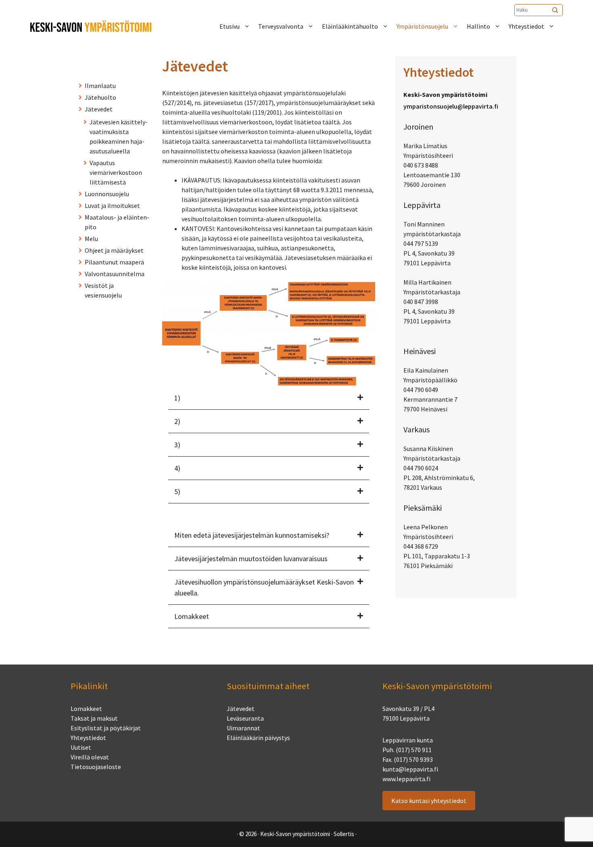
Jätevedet (99, 109)
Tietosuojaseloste (96, 767)
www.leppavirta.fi (406, 779)
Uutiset (81, 747)
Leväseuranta (245, 718)
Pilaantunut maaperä (114, 262)
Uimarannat (243, 728)
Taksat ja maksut (94, 718)
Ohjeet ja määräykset (114, 250)
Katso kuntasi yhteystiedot (428, 801)
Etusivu (229, 26)
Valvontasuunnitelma (114, 274)
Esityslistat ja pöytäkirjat (106, 728)
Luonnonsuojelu (107, 194)
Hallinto (478, 26)
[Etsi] (556, 10)
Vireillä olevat (90, 757)
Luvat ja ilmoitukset (112, 205)
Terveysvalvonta (280, 26)
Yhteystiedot (526, 26)
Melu (91, 239)
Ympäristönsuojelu (422, 26)
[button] (268, 397)
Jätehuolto (100, 97)
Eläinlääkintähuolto (350, 26)
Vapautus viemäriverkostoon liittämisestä (116, 172)
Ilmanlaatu (100, 86)
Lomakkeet (86, 708)
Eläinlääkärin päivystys (258, 738)
